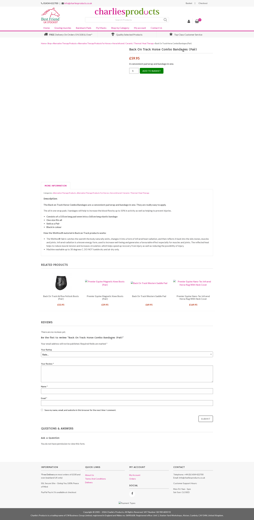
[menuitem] (46, 27)
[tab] (55, 185)
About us (89, 475)
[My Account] (189, 21)
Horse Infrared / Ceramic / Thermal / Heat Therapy (133, 43)
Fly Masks (101, 27)
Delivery (89, 482)
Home (46, 27)
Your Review (47, 363)
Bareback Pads (83, 27)
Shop (49, 43)
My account (140, 27)
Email (44, 398)
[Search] (165, 19)
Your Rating (46, 349)
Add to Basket (151, 70)
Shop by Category (120, 27)
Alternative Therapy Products (64, 43)
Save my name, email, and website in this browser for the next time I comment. (80, 410)
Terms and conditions (95, 478)
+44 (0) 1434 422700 (193, 474)
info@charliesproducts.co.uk (78, 3)
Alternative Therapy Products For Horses (94, 43)
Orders (132, 478)
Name (44, 386)
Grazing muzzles (62, 27)
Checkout (203, 3)
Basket (189, 3)
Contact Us (156, 27)
